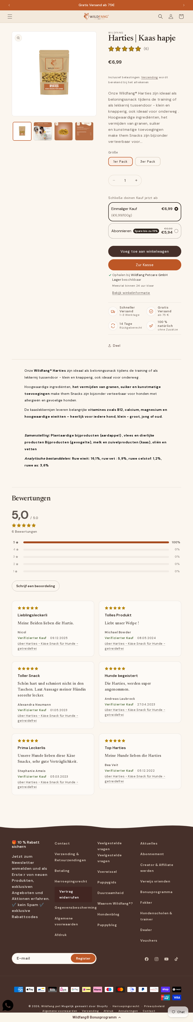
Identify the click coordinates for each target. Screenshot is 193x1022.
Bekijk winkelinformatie (131, 293)
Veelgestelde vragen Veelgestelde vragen (109, 852)
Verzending (149, 77)
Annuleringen (128, 1011)
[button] (96, 1017)
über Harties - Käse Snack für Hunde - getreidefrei (48, 646)
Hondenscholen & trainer (156, 916)
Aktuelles (148, 843)
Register (83, 958)
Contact (62, 843)
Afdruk (61, 935)
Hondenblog (108, 914)
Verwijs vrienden (155, 881)
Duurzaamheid (110, 893)
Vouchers (148, 940)
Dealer (146, 930)
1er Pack (120, 161)
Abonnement (152, 854)
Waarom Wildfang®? (115, 903)
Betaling (62, 871)
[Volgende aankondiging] (184, 5)
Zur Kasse (145, 265)
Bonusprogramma (156, 892)
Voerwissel (107, 872)
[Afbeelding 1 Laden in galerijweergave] (22, 131)
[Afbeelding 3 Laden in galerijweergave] (63, 131)
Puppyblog (107, 925)
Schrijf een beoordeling (35, 586)
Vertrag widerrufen (69, 894)
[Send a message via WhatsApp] (7, 1005)
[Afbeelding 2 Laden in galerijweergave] (43, 131)
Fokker (146, 902)
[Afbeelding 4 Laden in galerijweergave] (84, 131)
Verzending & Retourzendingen (70, 857)
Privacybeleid (154, 1006)
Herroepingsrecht (71, 881)
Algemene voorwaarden (66, 921)
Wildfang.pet (50, 1006)
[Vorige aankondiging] (9, 5)
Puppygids (106, 882)
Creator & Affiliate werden (156, 868)
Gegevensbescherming (76, 907)
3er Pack (147, 161)
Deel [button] (116, 345)
